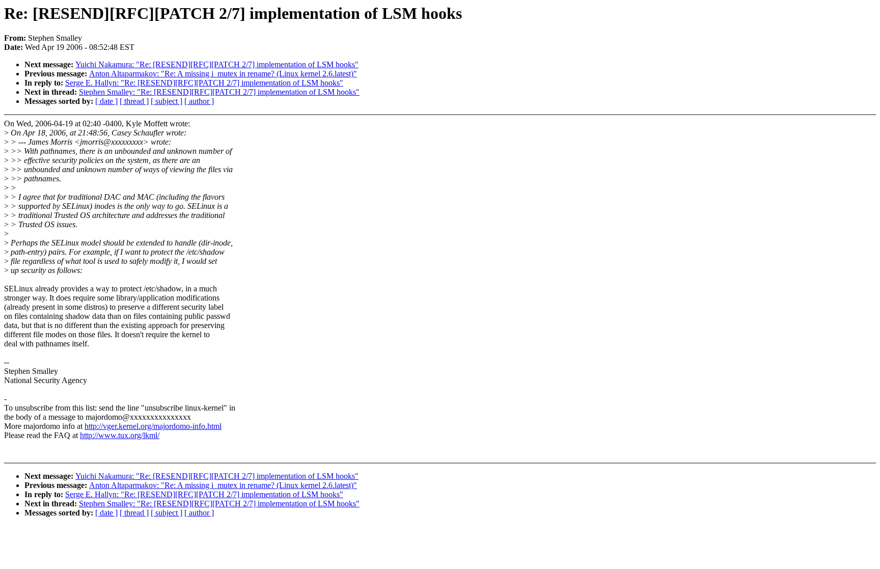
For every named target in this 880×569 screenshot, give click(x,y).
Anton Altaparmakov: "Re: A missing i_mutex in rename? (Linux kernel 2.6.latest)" (223, 73)
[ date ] (106, 101)
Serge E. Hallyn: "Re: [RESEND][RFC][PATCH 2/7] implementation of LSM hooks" (204, 82)
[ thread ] (134, 101)
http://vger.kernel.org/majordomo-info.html (153, 426)
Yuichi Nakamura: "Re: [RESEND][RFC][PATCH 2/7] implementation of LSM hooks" (217, 64)
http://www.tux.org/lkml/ (119, 435)
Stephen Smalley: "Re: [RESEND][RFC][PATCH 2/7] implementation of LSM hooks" (219, 92)
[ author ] (199, 101)
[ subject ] (166, 101)
